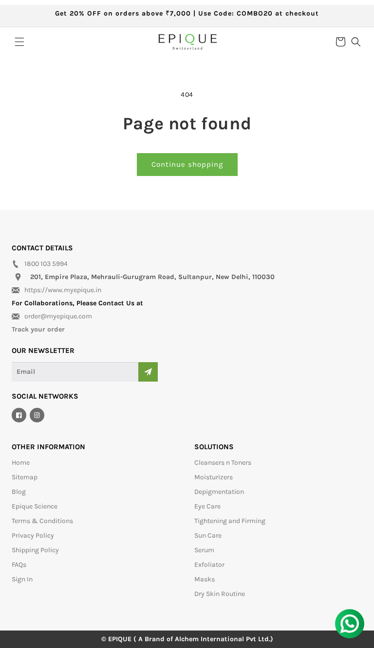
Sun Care (208, 535)
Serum (204, 550)
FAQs (19, 564)
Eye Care (207, 506)
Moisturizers (213, 477)
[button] (19, 42)
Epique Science (34, 506)
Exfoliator (209, 564)
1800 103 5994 (46, 264)
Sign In (22, 579)
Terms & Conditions (42, 521)
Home (21, 462)
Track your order (38, 329)
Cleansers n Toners (222, 462)
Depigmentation (219, 492)
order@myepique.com (58, 316)
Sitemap (24, 477)
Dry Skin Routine (219, 594)
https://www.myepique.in (62, 290)
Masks (204, 579)
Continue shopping (187, 164)
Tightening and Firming (229, 521)
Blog (19, 492)
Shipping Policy (35, 550)
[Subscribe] (148, 372)
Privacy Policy (33, 535)
